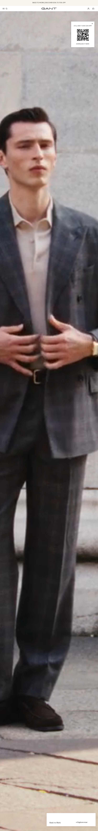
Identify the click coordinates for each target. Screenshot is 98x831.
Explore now (82, 822)
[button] (3, 9)
